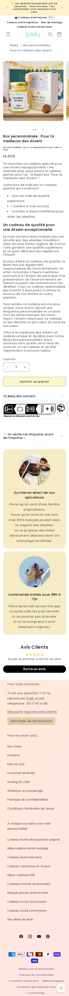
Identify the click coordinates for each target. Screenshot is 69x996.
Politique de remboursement (36, 968)
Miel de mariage (51, 22)
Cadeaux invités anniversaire (28, 884)
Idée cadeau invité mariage (28, 848)
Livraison (13, 755)
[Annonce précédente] (7, 8)
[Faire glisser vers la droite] (43, 130)
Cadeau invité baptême (22, 22)
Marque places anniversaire (27, 893)
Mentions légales (53, 980)
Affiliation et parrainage (25, 791)
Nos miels (14, 746)
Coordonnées (36, 993)
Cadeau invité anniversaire (34, 27)
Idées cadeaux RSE (21, 875)
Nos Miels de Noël (20, 919)
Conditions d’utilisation (24, 980)
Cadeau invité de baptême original (33, 840)
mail (30, 698)
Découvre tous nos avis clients (32, 712)
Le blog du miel (18, 782)
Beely (14, 45)
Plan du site (16, 764)
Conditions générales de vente (36, 987)
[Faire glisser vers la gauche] (26, 130)
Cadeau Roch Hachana (24, 857)
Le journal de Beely (21, 773)
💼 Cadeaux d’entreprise (34, 17)
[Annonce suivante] (62, 8)
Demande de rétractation (31, 721)
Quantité (9, 359)
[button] (8, 34)
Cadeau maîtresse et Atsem (28, 866)
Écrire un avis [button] (34, 669)
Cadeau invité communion (27, 911)
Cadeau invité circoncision (27, 902)
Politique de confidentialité (27, 800)
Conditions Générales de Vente (30, 808)
